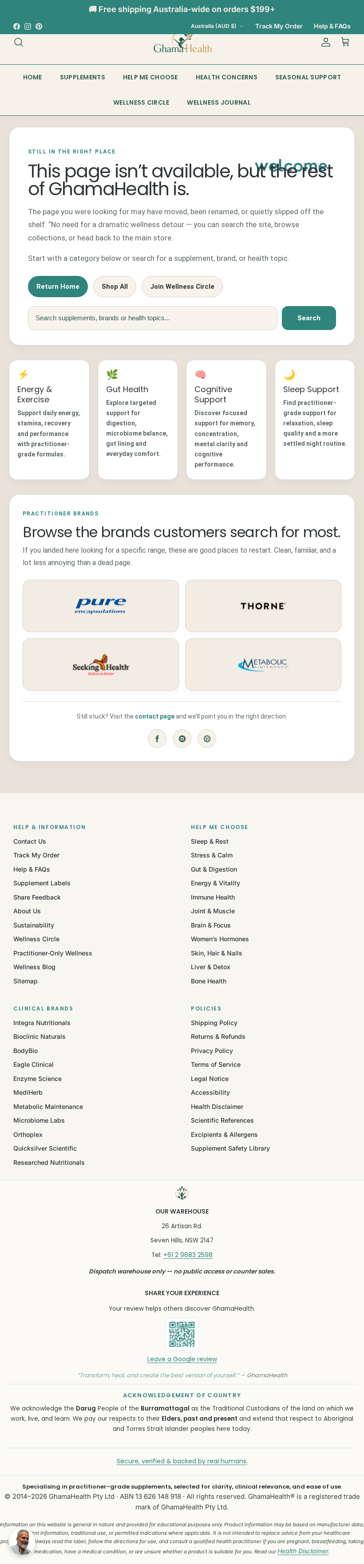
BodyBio (25, 1050)
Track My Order (279, 26)
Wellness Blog (34, 967)
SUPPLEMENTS (82, 77)
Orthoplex (28, 1134)
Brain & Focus (211, 925)
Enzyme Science (37, 1078)
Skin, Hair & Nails (216, 953)
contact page (154, 716)
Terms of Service (216, 1064)
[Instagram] (182, 738)
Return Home (57, 287)
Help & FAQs (332, 26)
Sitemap (25, 981)
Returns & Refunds (218, 1036)
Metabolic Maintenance (48, 1106)
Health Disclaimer (217, 1106)
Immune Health (213, 897)
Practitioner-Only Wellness (52, 953)
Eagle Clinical (33, 1064)
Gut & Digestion (214, 869)
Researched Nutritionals (49, 1162)
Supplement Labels (42, 883)
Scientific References (222, 1120)
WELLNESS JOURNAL (218, 102)
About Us (27, 911)
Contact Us (29, 841)
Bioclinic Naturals (39, 1036)
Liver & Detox (210, 967)
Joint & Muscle (213, 911)
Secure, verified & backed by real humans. (182, 1461)
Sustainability (33, 925)
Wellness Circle (36, 939)
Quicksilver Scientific (45, 1148)
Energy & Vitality (215, 883)
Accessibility (210, 1092)
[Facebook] (157, 738)
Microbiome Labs (39, 1120)
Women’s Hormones (220, 939)
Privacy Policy (212, 1050)
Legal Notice (210, 1078)
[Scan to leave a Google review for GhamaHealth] (182, 1334)
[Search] (18, 42)
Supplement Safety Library (230, 1148)
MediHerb (28, 1092)
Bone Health (208, 981)
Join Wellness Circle (182, 287)
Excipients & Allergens (224, 1134)
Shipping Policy (214, 1022)
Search (308, 318)
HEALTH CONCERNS (226, 77)
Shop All (115, 287)
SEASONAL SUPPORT (308, 77)
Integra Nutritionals (42, 1022)
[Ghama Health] (182, 41)
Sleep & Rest (210, 841)
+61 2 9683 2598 (188, 1254)
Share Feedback (37, 897)
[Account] (324, 42)
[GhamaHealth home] (182, 1193)
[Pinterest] (207, 738)
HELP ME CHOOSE (150, 77)
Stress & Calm (212, 855)
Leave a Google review (182, 1359)
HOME (32, 77)
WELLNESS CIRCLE (141, 102)
